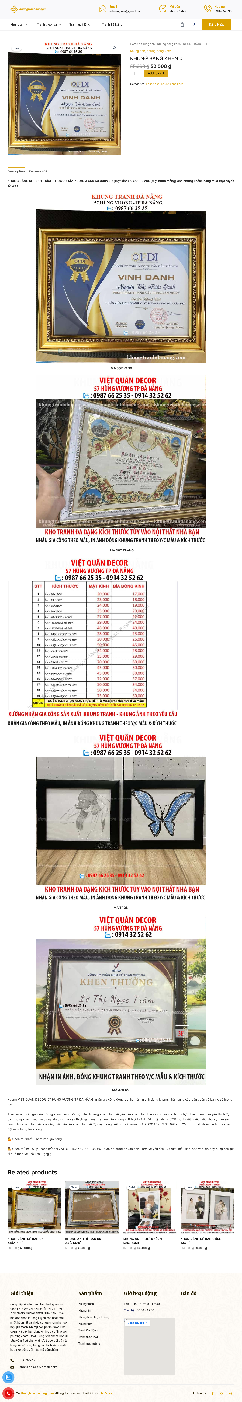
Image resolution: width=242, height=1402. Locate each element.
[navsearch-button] (193, 24)
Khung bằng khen (169, 44)
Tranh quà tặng (79, 24)
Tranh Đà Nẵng (112, 24)
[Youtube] (221, 1393)
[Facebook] (212, 1393)
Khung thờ (85, 1324)
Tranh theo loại (47, 24)
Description (16, 171)
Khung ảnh (17, 24)
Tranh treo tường (89, 1343)
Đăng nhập (216, 24)
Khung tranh (86, 1304)
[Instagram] (230, 1393)
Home (134, 44)
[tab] (16, 171)
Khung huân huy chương (93, 1317)
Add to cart (156, 73)
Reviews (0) (38, 171)
